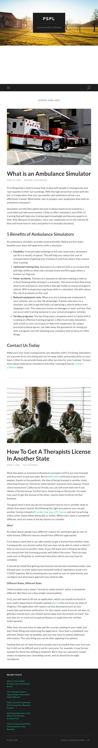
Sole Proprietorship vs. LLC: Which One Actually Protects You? (19, 716)
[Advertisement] (49, 65)
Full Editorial (30, 465)
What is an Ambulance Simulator (49, 173)
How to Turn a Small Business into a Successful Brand (18, 684)
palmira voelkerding (35, 180)
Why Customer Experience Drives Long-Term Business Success (18, 705)
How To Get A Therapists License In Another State (49, 455)
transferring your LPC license (51, 511)
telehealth (53, 476)
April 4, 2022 (13, 465)
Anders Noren (77, 740)
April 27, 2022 (14, 180)
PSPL (49, 18)
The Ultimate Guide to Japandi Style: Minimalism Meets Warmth (18, 694)
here (55, 602)
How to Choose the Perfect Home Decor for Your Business (19, 726)
